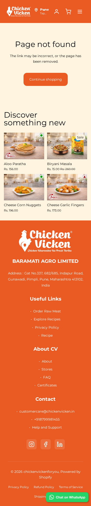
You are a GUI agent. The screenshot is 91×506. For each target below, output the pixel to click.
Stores (46, 369)
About (47, 361)
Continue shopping (45, 79)
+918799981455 (47, 419)
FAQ (47, 377)
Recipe (47, 335)
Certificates (47, 385)
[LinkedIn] (60, 444)
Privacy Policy (47, 327)
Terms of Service (71, 487)
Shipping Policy (45, 496)
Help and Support (47, 427)
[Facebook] (46, 444)
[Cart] (68, 11)
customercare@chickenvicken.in (46, 411)
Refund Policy (44, 487)
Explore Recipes (47, 319)
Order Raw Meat (47, 311)
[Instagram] (31, 444)
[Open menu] (79, 11)
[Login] (56, 11)
